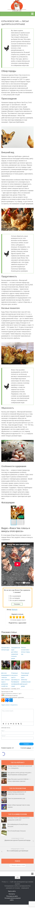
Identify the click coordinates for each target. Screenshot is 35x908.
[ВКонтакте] (7, 700)
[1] (2, 695)
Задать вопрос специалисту (9, 705)
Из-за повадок (15, 598)
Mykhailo (14, 609)
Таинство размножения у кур (16, 798)
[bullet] (16, 724)
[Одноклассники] (3, 700)
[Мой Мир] (11, 700)
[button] (12, 512)
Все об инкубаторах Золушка (17, 831)
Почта (3, 735)
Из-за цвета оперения (17, 600)
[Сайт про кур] (17, 6)
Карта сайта (12, 891)
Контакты (12, 894)
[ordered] (13, 724)
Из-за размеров (15, 596)
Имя (3, 730)
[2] (3, 695)
